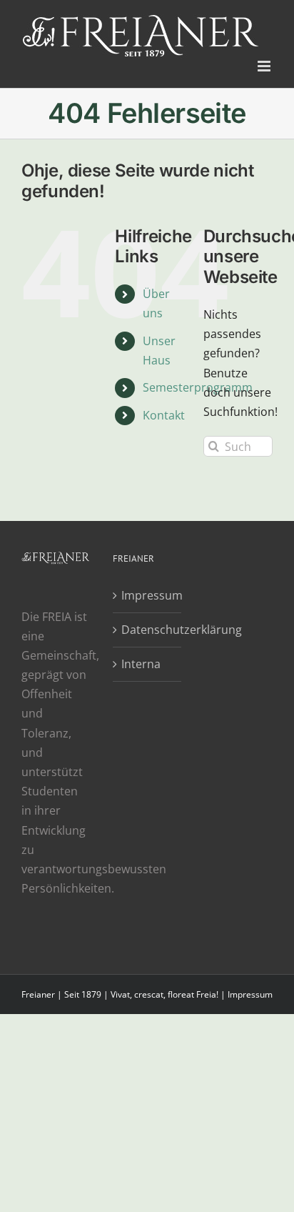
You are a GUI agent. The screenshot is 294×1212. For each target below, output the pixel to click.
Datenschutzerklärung (147, 629)
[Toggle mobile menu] (265, 66)
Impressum (147, 595)
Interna (141, 664)
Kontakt (164, 415)
